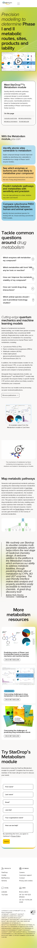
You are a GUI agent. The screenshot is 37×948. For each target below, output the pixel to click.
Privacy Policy (15, 836)
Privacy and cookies (26, 881)
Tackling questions (10, 118)
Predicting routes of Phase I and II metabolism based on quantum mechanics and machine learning (16, 654)
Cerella (3, 875)
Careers (22, 872)
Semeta (4, 881)
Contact (22, 878)
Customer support (25, 875)
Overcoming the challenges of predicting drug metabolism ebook (17, 731)
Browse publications (9, 395)
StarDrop (4, 872)
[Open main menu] (18, 3)
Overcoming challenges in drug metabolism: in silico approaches (16, 695)
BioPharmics (5, 878)
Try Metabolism (24, 121)
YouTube (4, 895)
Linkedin (4, 892)
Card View (28, 488)
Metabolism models (24, 118)
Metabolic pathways (10, 121)
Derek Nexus (19, 509)
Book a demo (23, 892)
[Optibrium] (8, 3)
